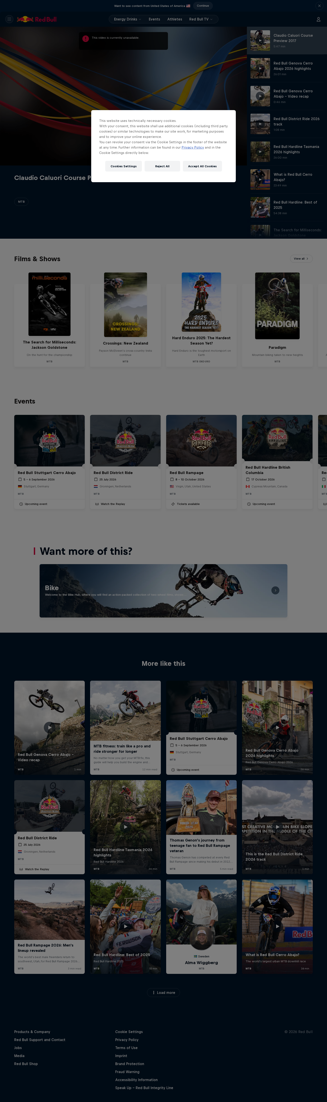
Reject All (162, 166)
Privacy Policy (193, 147)
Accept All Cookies (202, 166)
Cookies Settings (124, 166)
